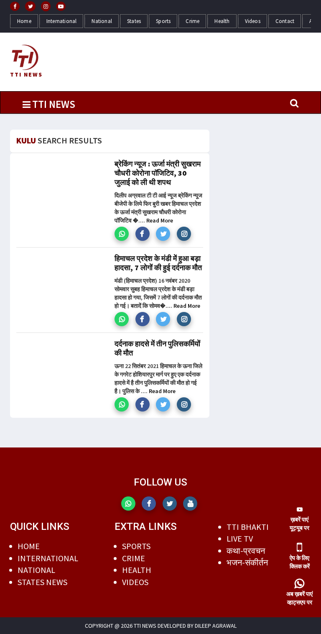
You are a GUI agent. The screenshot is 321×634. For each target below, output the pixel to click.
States (134, 21)
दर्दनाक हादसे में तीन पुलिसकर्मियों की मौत (157, 348)
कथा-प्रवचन (246, 550)
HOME (29, 546)
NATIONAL (36, 570)
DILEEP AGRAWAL (216, 625)
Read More (159, 220)
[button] (122, 234)
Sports (163, 21)
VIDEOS (135, 582)
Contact (284, 21)
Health (221, 21)
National (102, 21)
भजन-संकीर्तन (247, 562)
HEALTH (136, 570)
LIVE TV (240, 538)
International (61, 21)
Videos (252, 21)
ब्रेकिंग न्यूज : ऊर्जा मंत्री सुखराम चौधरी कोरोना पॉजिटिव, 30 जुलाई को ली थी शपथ (158, 173)
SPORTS (136, 546)
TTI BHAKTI (248, 527)
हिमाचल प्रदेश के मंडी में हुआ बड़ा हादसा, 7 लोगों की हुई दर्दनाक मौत (158, 262)
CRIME (133, 558)
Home (24, 21)
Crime (192, 21)
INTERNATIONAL (48, 558)
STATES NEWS (42, 582)
